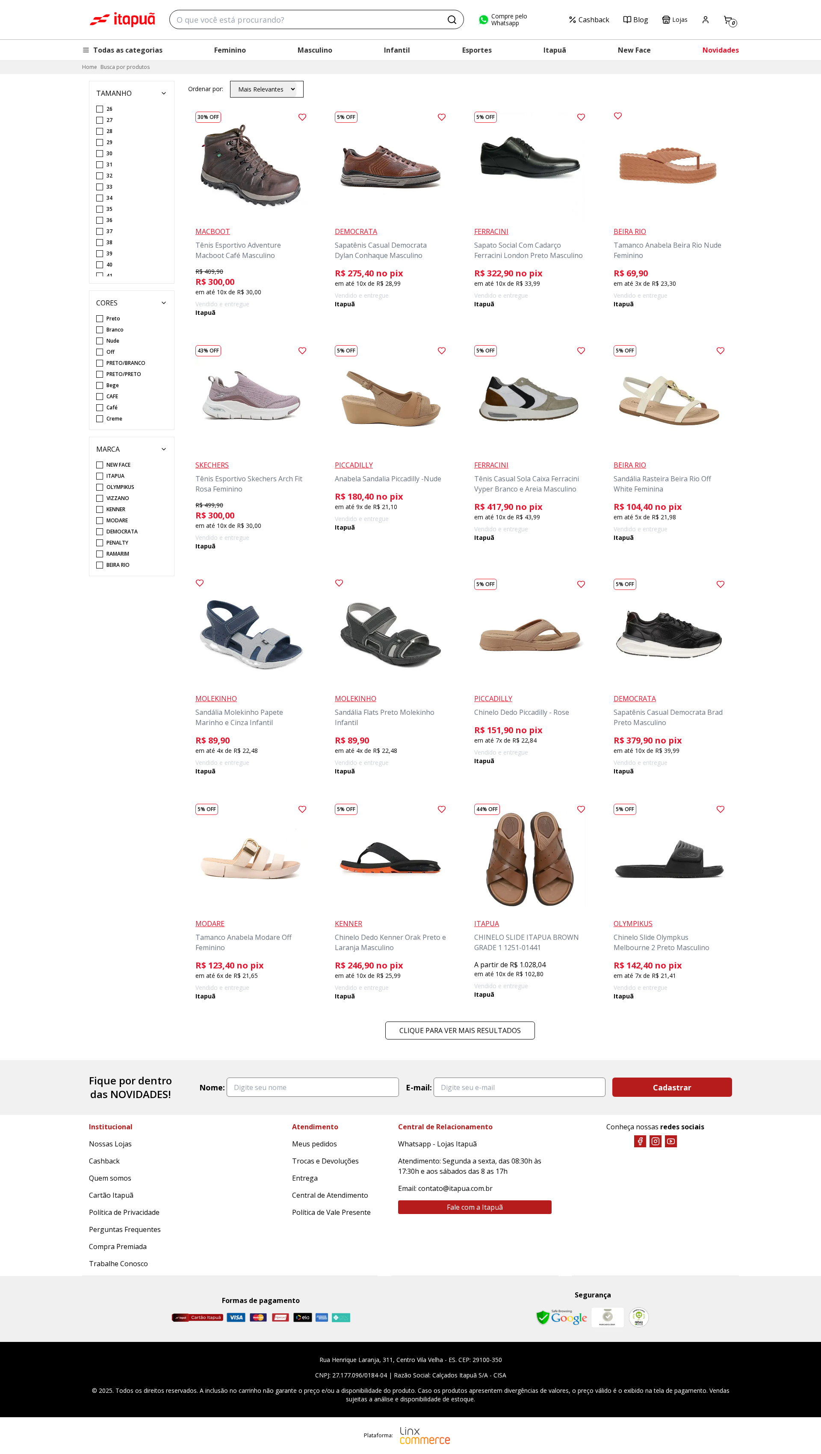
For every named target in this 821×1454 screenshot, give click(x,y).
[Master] (258, 1317)
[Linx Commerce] (425, 1436)
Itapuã (554, 50)
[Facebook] (640, 1141)
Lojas (680, 19)
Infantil (397, 50)
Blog (640, 19)
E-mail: (419, 1087)
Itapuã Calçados (122, 19)
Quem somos (110, 1178)
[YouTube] (671, 1141)
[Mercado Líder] (608, 1317)
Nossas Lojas (110, 1144)
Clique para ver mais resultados (460, 1030)
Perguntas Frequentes (125, 1229)
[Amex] (322, 1317)
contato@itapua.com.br (455, 1188)
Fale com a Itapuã (475, 1207)
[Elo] (302, 1317)
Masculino (315, 50)
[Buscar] (452, 20)
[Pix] (340, 1317)
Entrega (305, 1178)
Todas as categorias (127, 50)
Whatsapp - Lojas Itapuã (437, 1144)
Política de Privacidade (124, 1212)
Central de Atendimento (330, 1195)
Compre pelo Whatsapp (509, 20)
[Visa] (236, 1317)
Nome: (212, 1087)
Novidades (721, 50)
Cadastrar (672, 1087)
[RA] (639, 1317)
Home (89, 67)
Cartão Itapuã (111, 1195)
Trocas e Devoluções (325, 1161)
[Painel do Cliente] (705, 19)
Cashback (594, 19)
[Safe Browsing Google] (561, 1317)
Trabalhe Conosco (118, 1263)
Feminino (230, 50)
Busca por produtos (125, 67)
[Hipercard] (280, 1317)
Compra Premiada (118, 1246)
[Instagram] (656, 1141)
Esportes (477, 50)
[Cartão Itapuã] (197, 1317)
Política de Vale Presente (331, 1212)
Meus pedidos (314, 1144)
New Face (634, 50)
